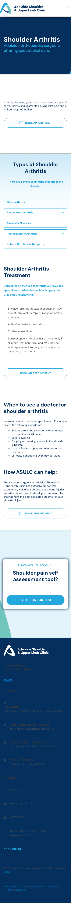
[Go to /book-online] (35, 770)
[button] (35, 123)
